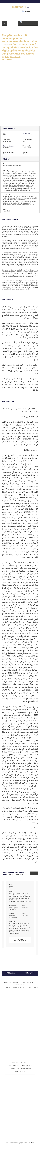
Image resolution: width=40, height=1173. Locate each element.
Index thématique (27, 982)
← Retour (4, 24)
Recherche (7, 982)
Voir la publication (20, 940)
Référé (15, 917)
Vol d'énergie (13, 923)
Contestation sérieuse (15, 932)
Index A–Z (16, 982)
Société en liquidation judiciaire (25, 172)
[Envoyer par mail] (25, 23)
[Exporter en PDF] (30, 23)
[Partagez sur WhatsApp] (20, 23)
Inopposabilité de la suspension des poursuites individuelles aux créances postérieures (19, 176)
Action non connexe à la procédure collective (16, 190)
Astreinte (17, 933)
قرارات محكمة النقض (9, 172)
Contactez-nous (33, 987)
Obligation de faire (23, 927)
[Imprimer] (35, 23)
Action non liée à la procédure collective (23, 188)
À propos (7, 987)
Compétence (17, 165)
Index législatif (19, 985)
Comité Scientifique (19, 987)
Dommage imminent (23, 930)
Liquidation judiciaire (15, 175)
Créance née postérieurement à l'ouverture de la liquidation (19, 181)
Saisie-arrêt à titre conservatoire (12, 173)
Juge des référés (14, 928)
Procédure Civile (8, 165)
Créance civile (25, 182)
